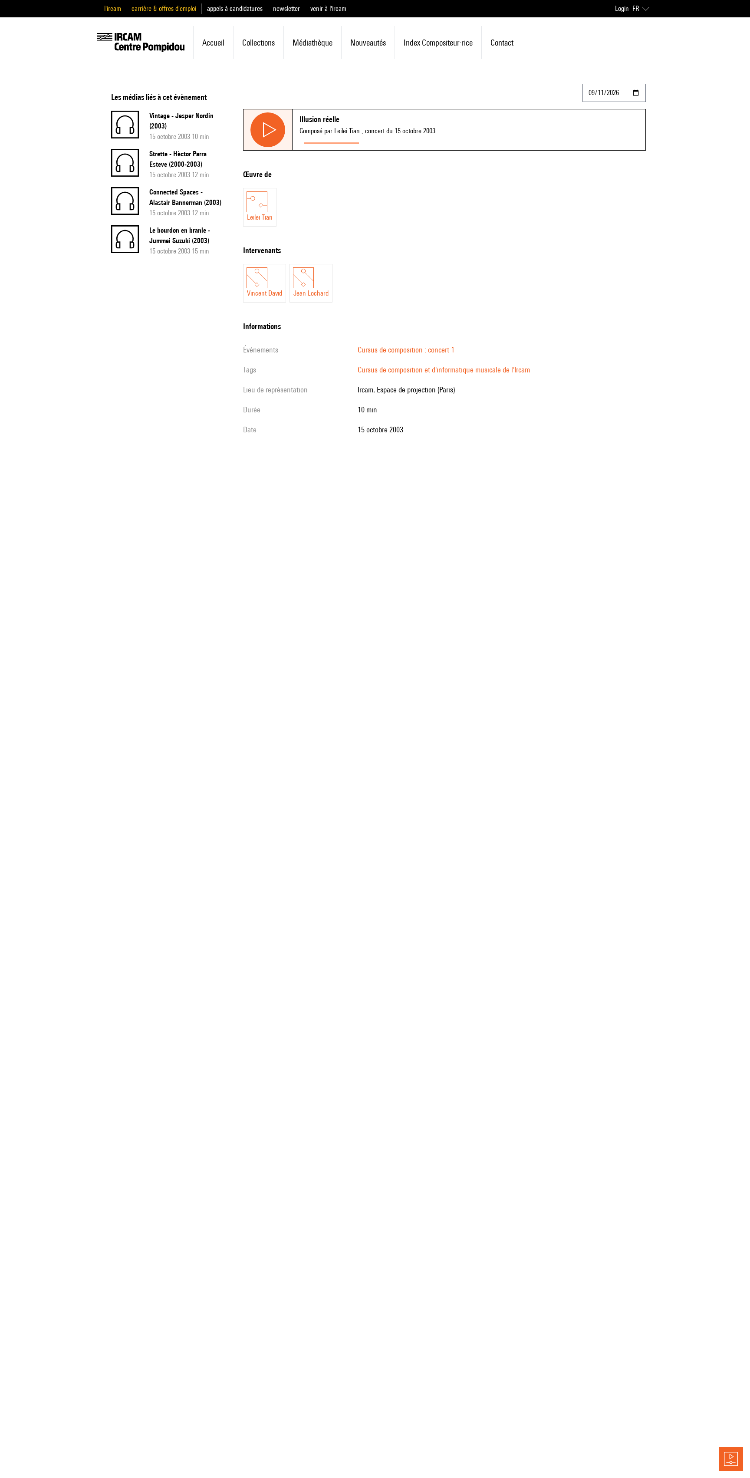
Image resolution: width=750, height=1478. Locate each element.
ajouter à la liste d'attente (401, 141)
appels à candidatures (235, 8)
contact (501, 42)
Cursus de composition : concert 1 (406, 349)
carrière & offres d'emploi (164, 8)
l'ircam (112, 8)
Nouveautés (368, 42)
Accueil (213, 42)
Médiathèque (312, 42)
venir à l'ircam (328, 8)
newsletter (286, 8)
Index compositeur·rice (438, 42)
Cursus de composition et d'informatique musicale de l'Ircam (444, 369)
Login (622, 8)
